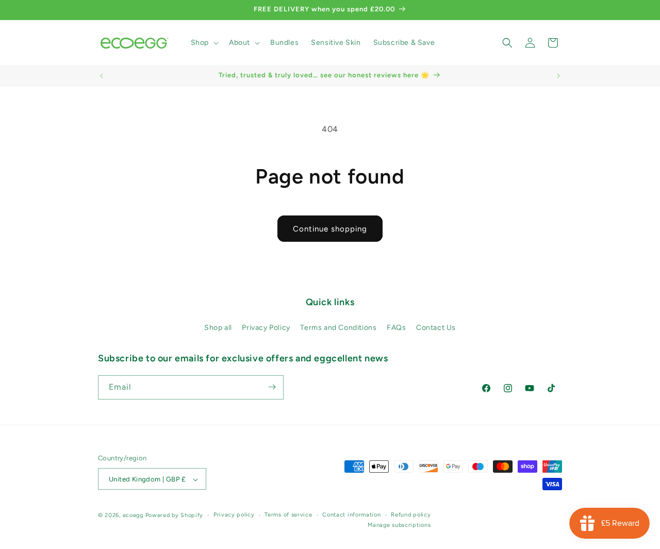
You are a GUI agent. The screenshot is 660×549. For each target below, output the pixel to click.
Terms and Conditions (338, 328)
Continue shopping (330, 229)
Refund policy (411, 514)
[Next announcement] (558, 76)
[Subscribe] (271, 387)
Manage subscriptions (399, 525)
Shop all (218, 328)
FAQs (396, 328)
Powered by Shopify (174, 515)
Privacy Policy (266, 328)
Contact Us (436, 328)
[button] (204, 43)
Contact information (351, 514)
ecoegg (133, 515)
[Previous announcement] (101, 76)
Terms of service (288, 514)
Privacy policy (234, 514)
